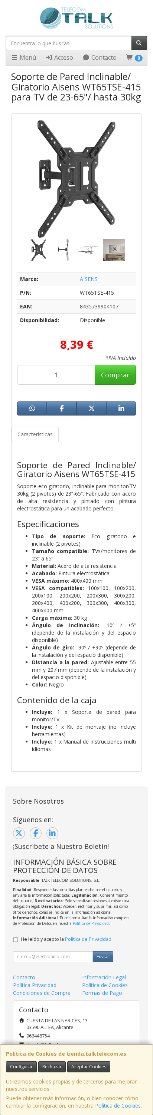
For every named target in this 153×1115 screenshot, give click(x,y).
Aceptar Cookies (88, 1066)
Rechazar (52, 1066)
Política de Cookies (118, 1105)
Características (35, 434)
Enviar (103, 956)
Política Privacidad (34, 985)
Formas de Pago (102, 992)
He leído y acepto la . (67, 939)
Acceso (63, 57)
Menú (27, 57)
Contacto (103, 57)
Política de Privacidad (91, 923)
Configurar (21, 1066)
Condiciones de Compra (42, 992)
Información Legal (104, 977)
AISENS (89, 278)
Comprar (115, 374)
